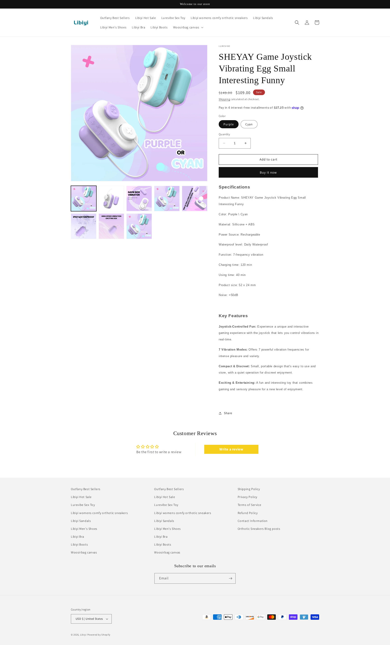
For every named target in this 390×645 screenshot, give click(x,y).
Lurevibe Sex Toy (83, 505)
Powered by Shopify (99, 634)
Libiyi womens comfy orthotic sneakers (99, 513)
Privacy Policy (247, 497)
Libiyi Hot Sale (81, 497)
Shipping (224, 99)
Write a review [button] (231, 449)
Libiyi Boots (79, 544)
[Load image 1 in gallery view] (83, 198)
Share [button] (228, 413)
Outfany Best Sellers (85, 489)
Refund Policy (248, 513)
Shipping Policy (249, 489)
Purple (228, 124)
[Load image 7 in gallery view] (111, 226)
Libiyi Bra (77, 537)
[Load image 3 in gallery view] (139, 198)
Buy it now (268, 172)
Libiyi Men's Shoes (84, 529)
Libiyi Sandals (81, 521)
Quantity (224, 134)
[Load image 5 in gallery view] (194, 198)
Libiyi (83, 634)
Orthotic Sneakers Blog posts (259, 529)
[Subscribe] (230, 578)
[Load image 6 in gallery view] (83, 226)
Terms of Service (249, 505)
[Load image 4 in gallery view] (167, 198)
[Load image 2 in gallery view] (111, 198)
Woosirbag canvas (84, 553)
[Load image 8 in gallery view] (139, 226)
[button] (187, 27)
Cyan (249, 124)
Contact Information (253, 521)
